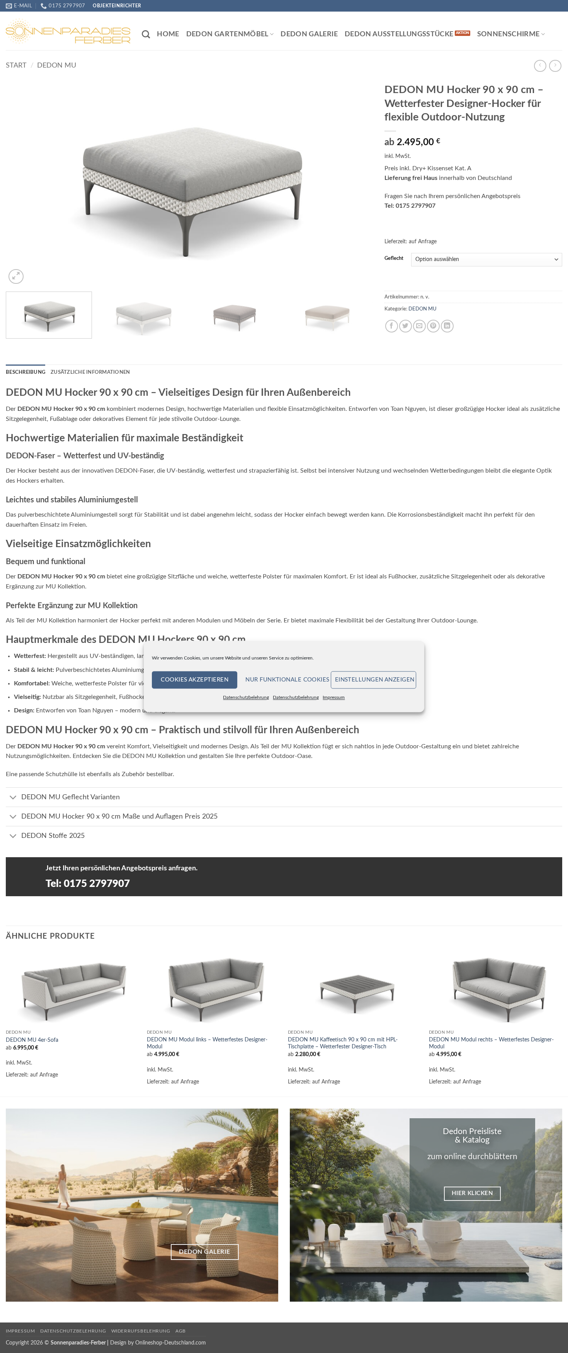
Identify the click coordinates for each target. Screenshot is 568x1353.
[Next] (356, 182)
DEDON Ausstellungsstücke (399, 34)
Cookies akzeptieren (194, 680)
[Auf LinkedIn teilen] (447, 326)
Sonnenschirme (508, 34)
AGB (180, 1331)
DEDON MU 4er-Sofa (32, 1040)
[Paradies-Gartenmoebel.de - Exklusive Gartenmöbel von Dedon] (68, 31)
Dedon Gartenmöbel (227, 34)
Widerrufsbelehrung (140, 1331)
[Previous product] (555, 66)
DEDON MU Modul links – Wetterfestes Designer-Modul (207, 1043)
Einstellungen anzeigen (375, 680)
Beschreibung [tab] (25, 372)
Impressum (334, 697)
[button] (16, 276)
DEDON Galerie (309, 34)
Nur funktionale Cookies (286, 680)
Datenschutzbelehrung (246, 697)
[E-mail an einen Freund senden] (419, 326)
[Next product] (540, 66)
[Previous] (23, 182)
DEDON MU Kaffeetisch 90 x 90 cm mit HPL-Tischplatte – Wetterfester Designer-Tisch (343, 1043)
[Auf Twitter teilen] (405, 326)
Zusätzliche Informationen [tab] (90, 372)
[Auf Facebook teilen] (391, 326)
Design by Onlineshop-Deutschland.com (158, 1343)
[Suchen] (146, 34)
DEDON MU (56, 65)
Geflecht (393, 258)
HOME (168, 34)
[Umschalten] (13, 798)
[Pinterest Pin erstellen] (433, 326)
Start (16, 65)
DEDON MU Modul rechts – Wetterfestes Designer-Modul (491, 1043)
